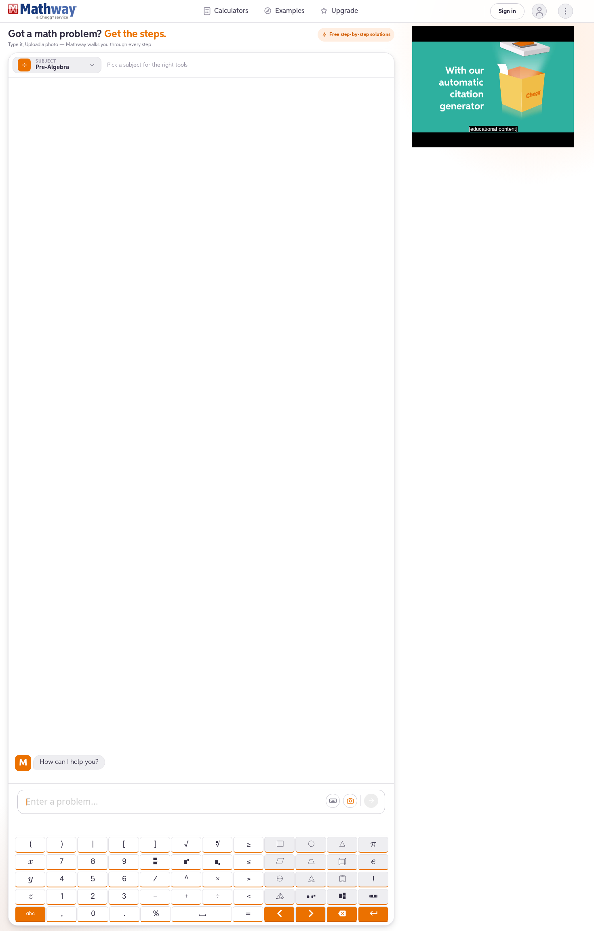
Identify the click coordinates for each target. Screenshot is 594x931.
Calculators (231, 11)
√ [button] (185, 844)
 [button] (30, 896)
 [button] (279, 896)
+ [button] (186, 896)
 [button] (311, 879)
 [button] (217, 844)
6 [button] (124, 879)
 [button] (30, 914)
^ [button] (186, 879)
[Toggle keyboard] (333, 801)
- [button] (155, 896)
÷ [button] (217, 896)
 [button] (279, 862)
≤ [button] (248, 862)
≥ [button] (248, 844)
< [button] (248, 896)
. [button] (124, 914)
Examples (289, 11)
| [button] (92, 844)
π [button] (373, 844)
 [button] (30, 879)
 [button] (342, 844)
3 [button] (124, 896)
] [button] (155, 844)
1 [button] (61, 896)
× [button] (217, 879)
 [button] (341, 914)
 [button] (373, 896)
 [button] (30, 862)
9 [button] (124, 862)
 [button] (342, 862)
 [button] (279, 844)
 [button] (311, 844)
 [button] (217, 862)
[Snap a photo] (350, 801)
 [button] (279, 914)
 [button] (310, 862)
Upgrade (344, 11)
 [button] (202, 914)
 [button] (342, 879)
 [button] (311, 896)
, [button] (61, 914)
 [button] (279, 879)
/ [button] (154, 879)
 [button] (373, 862)
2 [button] (92, 896)
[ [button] (123, 844)
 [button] (186, 862)
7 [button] (61, 862)
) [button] (61, 844)
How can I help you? (69, 762)
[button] (539, 11)
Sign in (507, 11)
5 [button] (92, 879)
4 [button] (61, 879)
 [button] (155, 862)
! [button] (373, 879)
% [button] (155, 914)
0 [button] (93, 914)
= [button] (247, 914)
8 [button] (92, 862)
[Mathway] (42, 11)
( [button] (30, 844)
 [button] (342, 896)
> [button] (248, 879)
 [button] (373, 914)
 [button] (310, 914)
